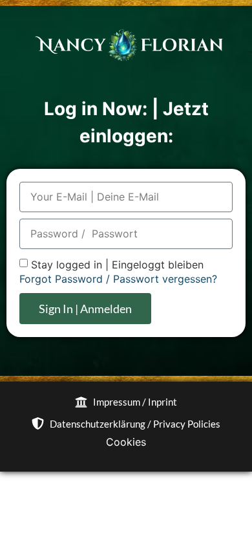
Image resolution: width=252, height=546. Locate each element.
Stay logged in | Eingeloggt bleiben (117, 264)
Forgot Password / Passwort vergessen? (118, 278)
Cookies (126, 441)
